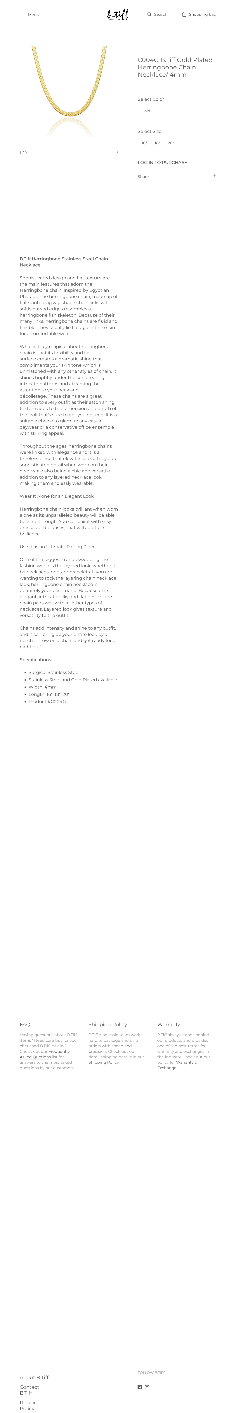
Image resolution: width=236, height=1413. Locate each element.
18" (157, 142)
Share (143, 176)
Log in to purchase (162, 162)
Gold (146, 111)
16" (144, 142)
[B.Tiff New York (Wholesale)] (118, 14)
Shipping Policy (103, 1062)
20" (171, 142)
